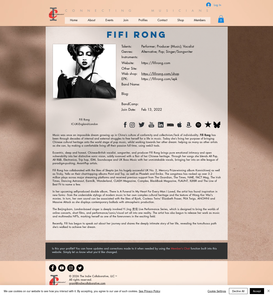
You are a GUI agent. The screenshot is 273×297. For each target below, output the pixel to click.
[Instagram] (70, 268)
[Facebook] (52, 268)
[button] (221, 19)
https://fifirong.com (155, 63)
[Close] (268, 291)
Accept (257, 291)
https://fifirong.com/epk (159, 79)
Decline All (238, 291)
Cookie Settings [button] (217, 291)
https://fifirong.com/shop (160, 73)
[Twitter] (80, 268)
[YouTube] (61, 268)
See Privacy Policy (149, 291)
